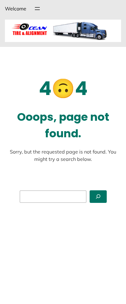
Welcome (15, 9)
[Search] (98, 196)
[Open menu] (37, 8)
